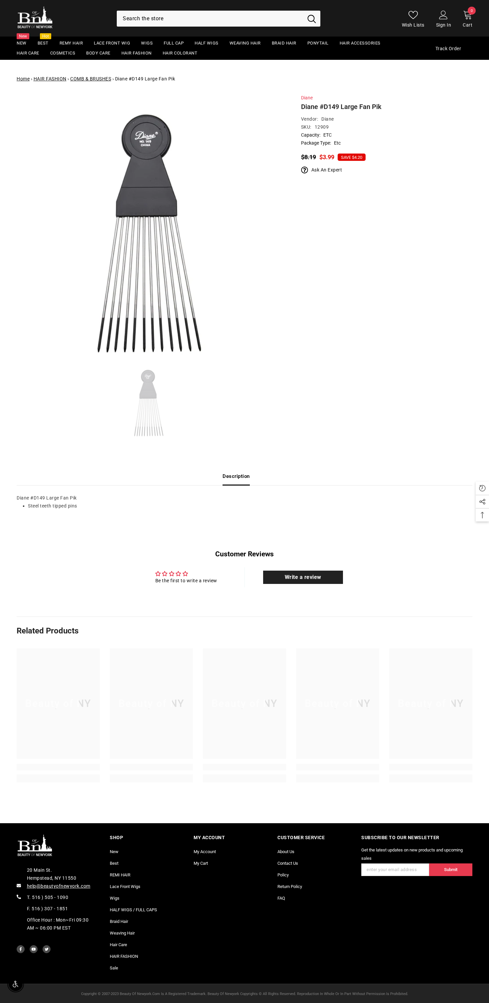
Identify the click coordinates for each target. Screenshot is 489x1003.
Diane (307, 97)
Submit (450, 869)
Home (23, 78)
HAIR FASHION (50, 78)
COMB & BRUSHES (90, 78)
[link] (58, 767)
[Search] (218, 19)
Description (236, 476)
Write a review (303, 577)
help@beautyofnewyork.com (58, 886)
